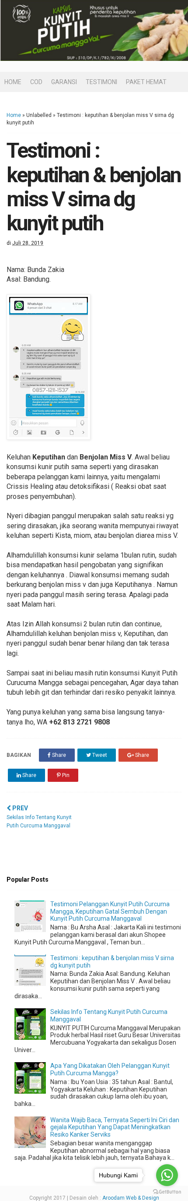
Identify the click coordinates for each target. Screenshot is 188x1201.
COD (36, 81)
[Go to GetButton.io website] (167, 1192)
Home (14, 115)
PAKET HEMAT (146, 81)
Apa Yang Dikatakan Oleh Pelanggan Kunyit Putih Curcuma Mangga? (110, 1069)
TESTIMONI (101, 81)
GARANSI (64, 81)
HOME (12, 81)
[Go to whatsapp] (167, 1175)
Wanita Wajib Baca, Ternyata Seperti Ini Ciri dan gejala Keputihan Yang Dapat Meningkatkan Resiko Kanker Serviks (114, 1127)
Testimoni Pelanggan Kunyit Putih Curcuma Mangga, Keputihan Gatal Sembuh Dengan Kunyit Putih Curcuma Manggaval (110, 911)
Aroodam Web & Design (130, 1198)
